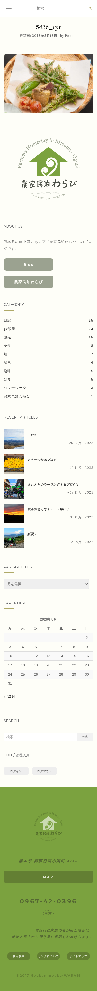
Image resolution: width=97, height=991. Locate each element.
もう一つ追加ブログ (41, 460)
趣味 (7, 371)
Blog (28, 264)
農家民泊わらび (28, 281)
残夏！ (32, 534)
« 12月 (9, 696)
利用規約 (19, 956)
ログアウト (44, 771)
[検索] (90, 8)
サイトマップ (78, 956)
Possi (70, 36)
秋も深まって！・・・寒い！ (48, 509)
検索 (85, 737)
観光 (7, 337)
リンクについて (48, 956)
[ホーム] (48, 826)
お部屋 (9, 329)
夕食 (7, 346)
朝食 (7, 379)
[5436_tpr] (48, 83)
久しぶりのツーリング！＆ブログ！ (53, 485)
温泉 (7, 362)
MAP (48, 877)
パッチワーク (15, 388)
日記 (7, 320)
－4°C (31, 435)
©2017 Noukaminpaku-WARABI (48, 975)
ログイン (16, 771)
